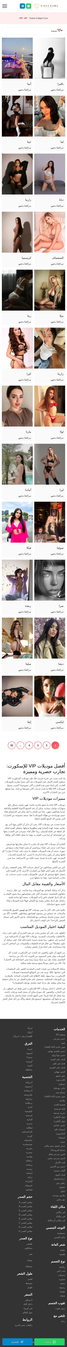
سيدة (62, 1142)
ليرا (62, 489)
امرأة (30, 1028)
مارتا (28, 431)
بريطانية (28, 1103)
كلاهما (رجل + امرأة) (22, 1036)
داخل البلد (27, 1304)
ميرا (61, 605)
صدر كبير (61, 1271)
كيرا (29, 373)
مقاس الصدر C (25, 1210)
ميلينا (28, 663)
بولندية (29, 1156)
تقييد (63, 1043)
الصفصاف (58, 257)
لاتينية (29, 1065)
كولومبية (28, 1111)
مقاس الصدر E (25, 1218)
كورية (29, 1136)
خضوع (62, 1187)
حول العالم (27, 1312)
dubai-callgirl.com (38, 18)
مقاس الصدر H (25, 1231)
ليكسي (60, 721)
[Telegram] (22, 6)
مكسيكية (28, 1140)
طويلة (62, 1291)
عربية (29, 1049)
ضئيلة (62, 1295)
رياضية (62, 1267)
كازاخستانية (27, 1131)
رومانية (29, 1164)
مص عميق (60, 1076)
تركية (30, 1177)
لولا (62, 431)
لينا (62, 141)
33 (11, 745)
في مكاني (60, 1212)
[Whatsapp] (28, 6)
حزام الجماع (59, 1179)
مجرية (29, 1123)
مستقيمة (61, 1233)
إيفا (29, 721)
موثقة (29, 1260)
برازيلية (29, 1099)
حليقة (62, 1250)
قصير (30, 1279)
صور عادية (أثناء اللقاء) (55, 1047)
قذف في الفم (59, 1063)
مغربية (29, 1148)
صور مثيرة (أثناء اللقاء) (54, 1096)
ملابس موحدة (59, 1195)
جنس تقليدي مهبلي (56, 1051)
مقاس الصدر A (25, 1202)
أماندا (28, 489)
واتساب (47, 1341)
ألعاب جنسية (59, 1170)
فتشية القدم (59, 1104)
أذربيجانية (28, 1090)
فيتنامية (29, 1189)
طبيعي (29, 1244)
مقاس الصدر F (25, 1223)
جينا (29, 141)
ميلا (62, 315)
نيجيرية (29, 1152)
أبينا (29, 83)
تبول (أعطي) (59, 1117)
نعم (30, 1254)
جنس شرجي (59, 1038)
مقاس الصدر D (25, 1214)
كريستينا (26, 257)
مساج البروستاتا (58, 1150)
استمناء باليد (59, 1129)
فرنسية (29, 1115)
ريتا (29, 315)
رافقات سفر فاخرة (23, 1325)
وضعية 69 (60, 1034)
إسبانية (29, 1173)
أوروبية (29, 1061)
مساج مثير (60, 1092)
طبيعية (62, 1254)
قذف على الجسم (57, 1067)
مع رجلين (61, 1199)
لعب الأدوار (60, 1162)
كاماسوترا (60, 1133)
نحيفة (62, 1283)
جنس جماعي (59, 1125)
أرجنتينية (28, 1086)
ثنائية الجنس (59, 1237)
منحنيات (61, 1275)
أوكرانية (28, 1181)
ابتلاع (63, 1191)
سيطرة (62, 1084)
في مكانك (60, 1216)
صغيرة (62, 1279)
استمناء (61, 1137)
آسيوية (29, 1053)
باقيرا (60, 83)
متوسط (29, 1283)
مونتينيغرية (27, 1144)
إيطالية (29, 1127)
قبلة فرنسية (59, 1109)
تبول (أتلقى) (59, 1121)
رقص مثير (60, 1183)
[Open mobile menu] (4, 6)
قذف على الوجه (57, 1059)
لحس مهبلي (59, 1072)
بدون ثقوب (60, 1308)
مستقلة (29, 1266)
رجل (63, 1321)
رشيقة (62, 1287)
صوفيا (60, 547)
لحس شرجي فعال (56, 1154)
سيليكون (28, 1248)
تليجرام (15, 1341)
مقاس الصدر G (25, 1227)
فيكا (29, 547)
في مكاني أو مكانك (56, 1220)
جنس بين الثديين (57, 1166)
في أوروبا (28, 1308)
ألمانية (29, 1119)
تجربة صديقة (59, 1113)
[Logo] (49, 6)
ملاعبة (62, 1100)
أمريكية (29, 1082)
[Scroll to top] (60, 1334)
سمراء (29, 1057)
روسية (29, 1169)
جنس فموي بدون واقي (54, 1146)
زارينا (28, 199)
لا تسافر (28, 1300)
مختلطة (28, 1069)
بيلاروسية (28, 1094)
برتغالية (29, 1160)
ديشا (61, 663)
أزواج (30, 1032)
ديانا (61, 199)
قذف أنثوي (60, 1175)
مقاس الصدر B (25, 1206)
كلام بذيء (60, 1080)
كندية (30, 1107)
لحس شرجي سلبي (56, 1158)
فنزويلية (28, 1185)
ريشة (28, 605)
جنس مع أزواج (58, 1055)
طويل (29, 1287)
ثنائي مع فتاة (59, 1088)
